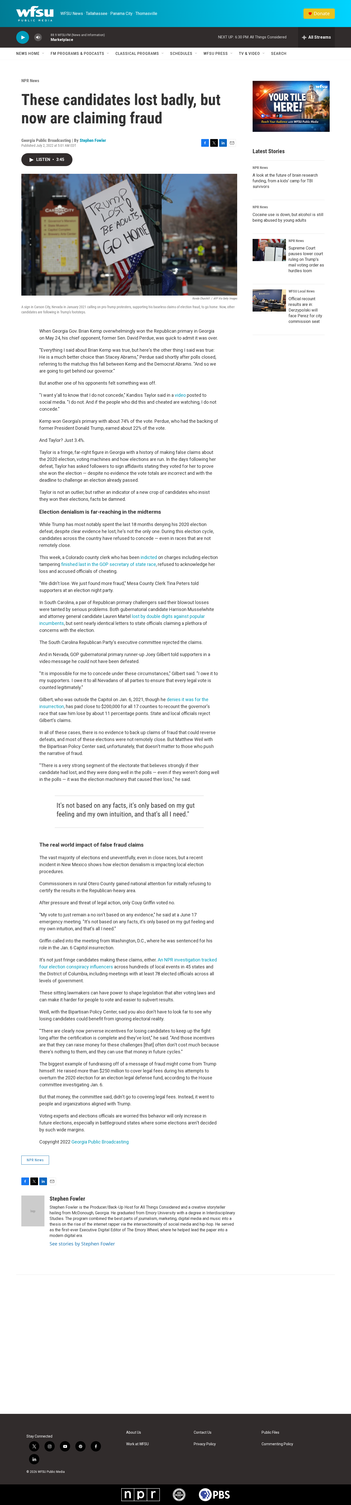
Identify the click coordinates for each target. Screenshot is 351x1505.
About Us (133, 1432)
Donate (322, 13)
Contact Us (202, 1432)
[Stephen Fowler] (32, 1211)
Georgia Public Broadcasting (100, 1142)
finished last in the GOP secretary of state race (108, 564)
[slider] (46, 37)
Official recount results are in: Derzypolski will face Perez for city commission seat (305, 310)
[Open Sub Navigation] (43, 53)
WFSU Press (216, 53)
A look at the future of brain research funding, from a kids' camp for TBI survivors (285, 181)
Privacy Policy (205, 1444)
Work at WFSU (137, 1444)
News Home (28, 53)
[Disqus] (175, 1344)
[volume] (38, 37)
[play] (23, 37)
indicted (149, 557)
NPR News (30, 80)
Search (279, 53)
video (180, 395)
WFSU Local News (302, 291)
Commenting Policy (277, 1444)
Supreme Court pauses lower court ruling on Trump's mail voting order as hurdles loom (306, 259)
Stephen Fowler (93, 140)
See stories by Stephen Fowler (82, 1244)
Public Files (270, 1432)
